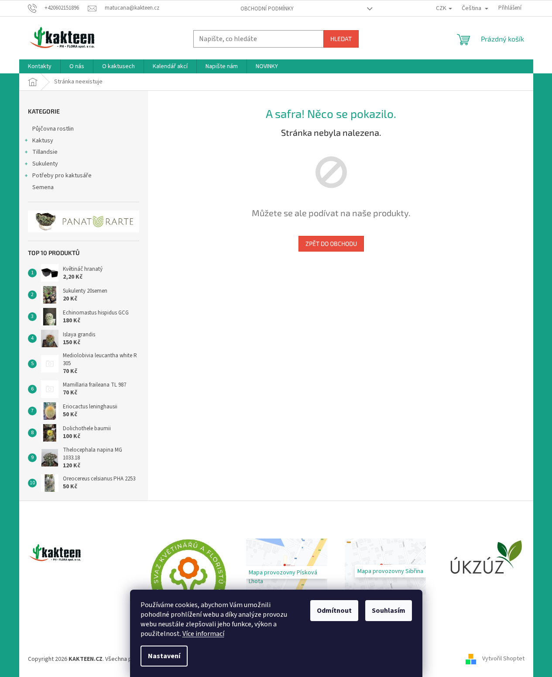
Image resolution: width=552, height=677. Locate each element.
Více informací (203, 634)
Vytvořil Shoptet (503, 659)
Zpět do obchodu (331, 243)
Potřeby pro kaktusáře (62, 175)
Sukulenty (45, 163)
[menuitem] (39, 66)
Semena (43, 187)
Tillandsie (45, 152)
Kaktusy (42, 140)
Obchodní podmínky (267, 9)
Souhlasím (388, 610)
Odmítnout (334, 610)
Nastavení (164, 656)
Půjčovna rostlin (53, 128)
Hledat (341, 38)
